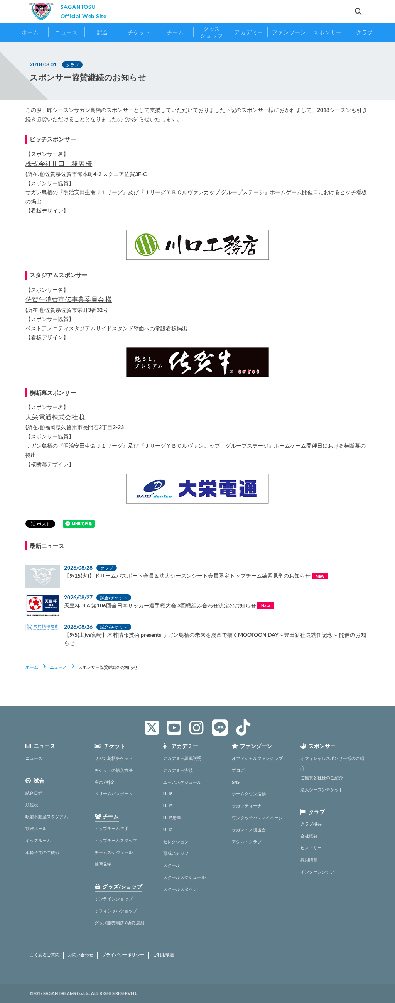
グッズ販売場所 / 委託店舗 (119, 922)
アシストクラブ (247, 841)
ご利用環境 (163, 954)
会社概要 (308, 835)
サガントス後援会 (249, 829)
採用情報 (308, 859)
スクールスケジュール (184, 877)
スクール (171, 865)
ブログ (238, 770)
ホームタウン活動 (249, 793)
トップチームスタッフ (116, 840)
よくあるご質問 (44, 954)
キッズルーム (38, 840)
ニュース (58, 667)
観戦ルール (36, 828)
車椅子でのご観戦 (42, 852)
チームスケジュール (114, 852)
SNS (236, 782)
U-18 (167, 793)
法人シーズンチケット (321, 789)
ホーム (31, 667)
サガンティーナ (247, 805)
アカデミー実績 (178, 770)
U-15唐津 (172, 817)
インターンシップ (317, 871)
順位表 (31, 804)
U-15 (167, 805)
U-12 (167, 829)
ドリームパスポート (114, 793)
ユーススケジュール (182, 782)
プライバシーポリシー (123, 954)
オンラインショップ (114, 898)
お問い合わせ (80, 954)
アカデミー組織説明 (182, 758)
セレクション (176, 841)
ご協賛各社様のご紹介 (321, 777)
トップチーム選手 (111, 828)
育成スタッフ (176, 853)
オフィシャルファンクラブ (257, 758)
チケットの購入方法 (114, 770)
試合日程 (33, 792)
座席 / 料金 (105, 782)
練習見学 (103, 863)
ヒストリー (311, 847)
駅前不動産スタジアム (46, 816)
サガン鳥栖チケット (114, 758)
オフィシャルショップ (116, 910)
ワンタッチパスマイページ (257, 817)
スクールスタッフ (180, 888)
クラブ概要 (311, 823)
